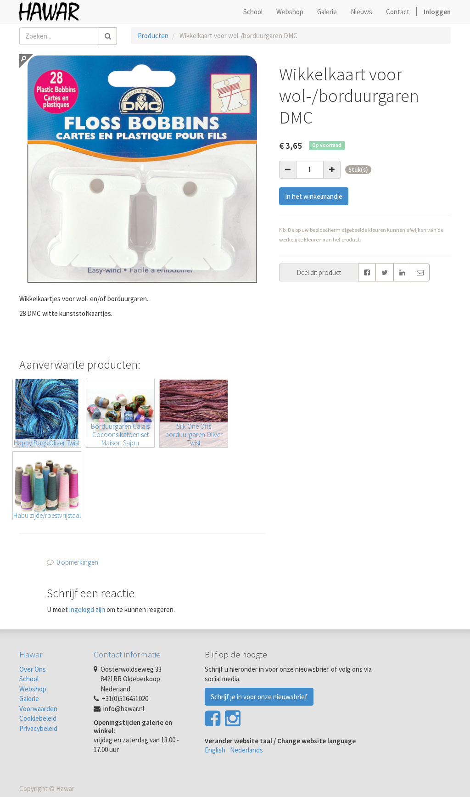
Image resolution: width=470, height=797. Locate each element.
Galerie (29, 698)
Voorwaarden (38, 708)
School (29, 678)
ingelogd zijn (87, 609)
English (215, 750)
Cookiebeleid (37, 718)
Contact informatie (127, 654)
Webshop (32, 689)
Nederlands (246, 750)
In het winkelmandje (313, 196)
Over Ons (32, 669)
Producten (153, 35)
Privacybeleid (38, 728)
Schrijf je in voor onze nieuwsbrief (259, 696)
